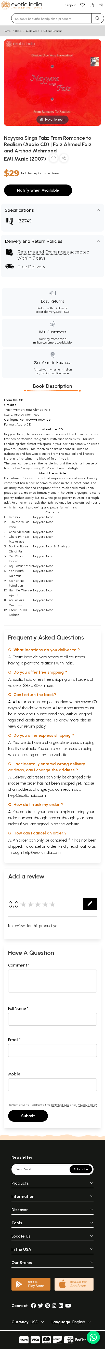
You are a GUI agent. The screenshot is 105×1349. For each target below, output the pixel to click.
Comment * (19, 965)
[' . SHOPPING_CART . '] (92, 5)
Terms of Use (60, 1104)
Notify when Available (38, 190)
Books (18, 31)
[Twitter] (40, 1305)
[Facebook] (33, 1305)
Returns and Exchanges (43, 252)
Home (7, 31)
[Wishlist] (83, 5)
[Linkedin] (61, 1305)
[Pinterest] (47, 1305)
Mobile (14, 1074)
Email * (14, 1039)
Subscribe (81, 1169)
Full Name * (18, 1008)
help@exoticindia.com (27, 795)
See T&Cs (62, 312)
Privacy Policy (86, 1104)
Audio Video (32, 31)
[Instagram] (54, 1305)
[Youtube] (68, 1305)
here (52, 817)
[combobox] (51, 18)
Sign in (70, 5)
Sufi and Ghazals (53, 31)
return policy (35, 726)
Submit (28, 1115)
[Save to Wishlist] (53, 159)
